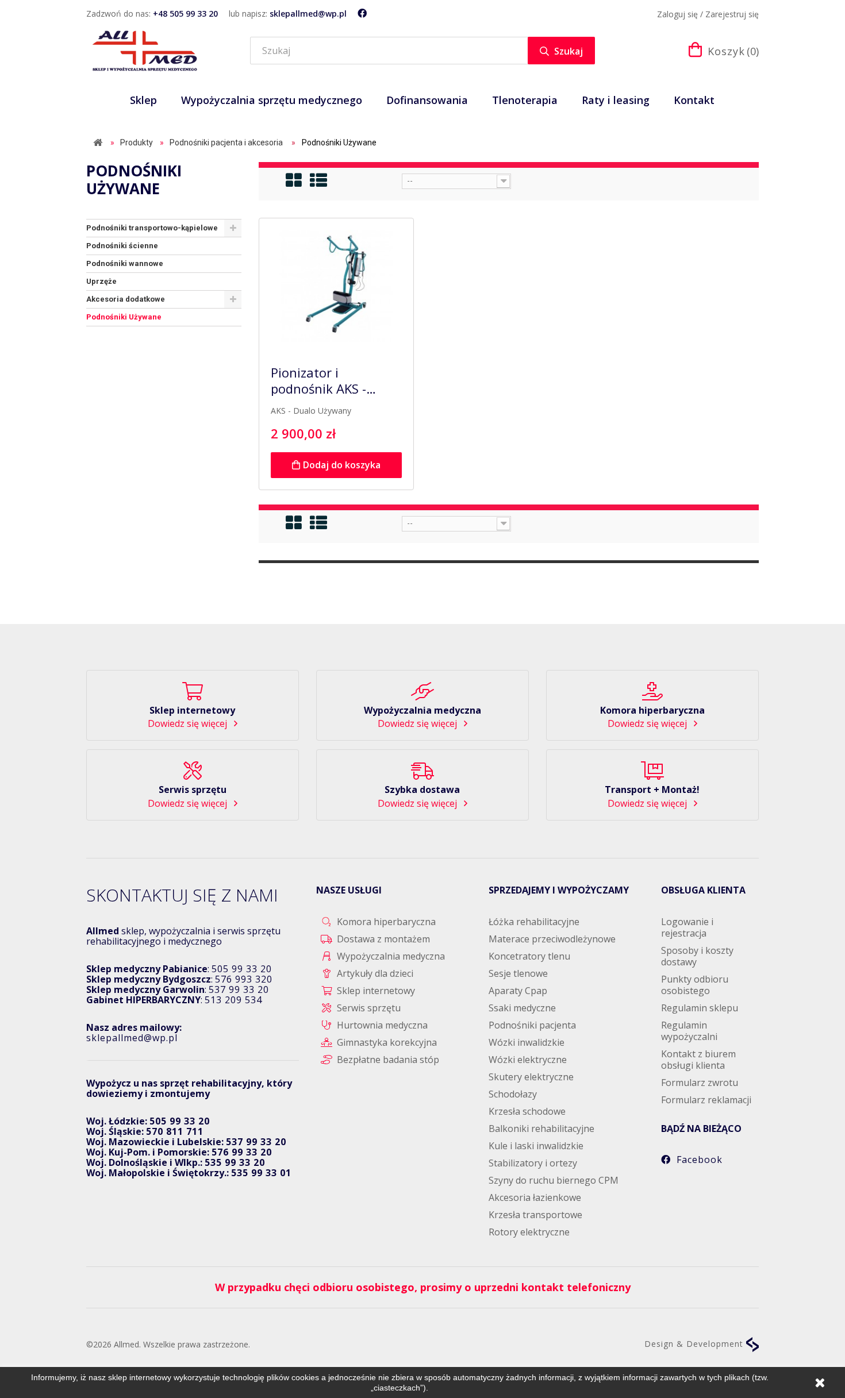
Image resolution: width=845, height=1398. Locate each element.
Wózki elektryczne (528, 1059)
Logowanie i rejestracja (687, 927)
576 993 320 (243, 979)
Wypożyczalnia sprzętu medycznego (271, 100)
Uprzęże (101, 281)
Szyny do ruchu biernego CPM (554, 1180)
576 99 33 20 (242, 1152)
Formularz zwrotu (699, 1082)
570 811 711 (174, 1131)
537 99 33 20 (239, 989)
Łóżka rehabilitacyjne (534, 921)
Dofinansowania (427, 100)
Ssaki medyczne (522, 1008)
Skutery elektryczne (531, 1076)
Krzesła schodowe (527, 1111)
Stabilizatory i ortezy (533, 1163)
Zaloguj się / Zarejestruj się (708, 14)
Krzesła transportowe (535, 1214)
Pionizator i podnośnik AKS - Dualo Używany (318, 381)
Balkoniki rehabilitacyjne (541, 1128)
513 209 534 (233, 999)
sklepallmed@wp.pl (308, 14)
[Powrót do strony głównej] (98, 143)
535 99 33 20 (235, 1162)
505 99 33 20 (242, 968)
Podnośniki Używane (124, 317)
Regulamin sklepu (699, 1008)
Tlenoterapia (525, 100)
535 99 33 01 (261, 1172)
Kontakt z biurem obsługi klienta (698, 1059)
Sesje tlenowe (518, 973)
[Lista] (319, 180)
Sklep (143, 100)
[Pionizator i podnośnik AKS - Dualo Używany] (336, 286)
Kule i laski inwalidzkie (536, 1145)
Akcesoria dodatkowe (125, 299)
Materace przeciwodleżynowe (552, 939)
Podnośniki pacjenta (532, 1025)
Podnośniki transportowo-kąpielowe (152, 228)
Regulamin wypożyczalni (689, 1031)
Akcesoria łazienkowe (535, 1197)
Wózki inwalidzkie (526, 1042)
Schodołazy (513, 1094)
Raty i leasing (616, 100)
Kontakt (694, 100)
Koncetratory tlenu (529, 956)
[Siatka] (294, 180)
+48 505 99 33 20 (185, 14)
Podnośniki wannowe (124, 263)
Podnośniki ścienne (122, 245)
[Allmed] (144, 50)
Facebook (700, 1159)
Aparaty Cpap (518, 990)
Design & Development (695, 1343)
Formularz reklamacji (706, 1099)
